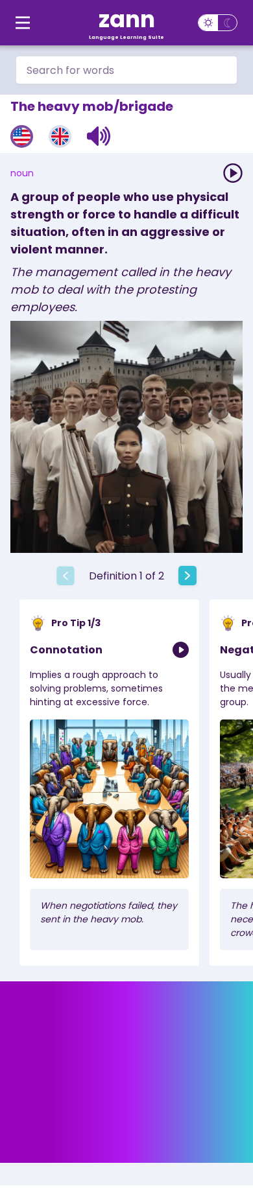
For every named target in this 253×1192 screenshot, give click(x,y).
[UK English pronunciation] (60, 136)
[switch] (217, 22)
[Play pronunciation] (233, 173)
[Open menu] (23, 23)
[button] (99, 136)
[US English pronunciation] (21, 136)
